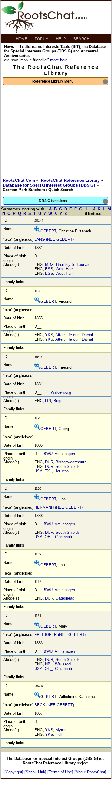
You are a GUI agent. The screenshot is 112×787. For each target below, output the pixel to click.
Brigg (57, 400)
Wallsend (63, 664)
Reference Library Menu (70, 81)
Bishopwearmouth (71, 462)
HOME (22, 39)
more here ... (61, 60)
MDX (49, 264)
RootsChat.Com (19, 180)
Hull (59, 734)
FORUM (42, 39)
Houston (61, 471)
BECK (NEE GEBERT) (54, 705)
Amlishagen (65, 453)
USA (38, 471)
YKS (49, 335)
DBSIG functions (73, 201)
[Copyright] (14, 772)
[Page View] (37, 231)
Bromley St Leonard (73, 264)
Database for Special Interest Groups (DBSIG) (49, 185)
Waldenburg (61, 392)
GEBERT (48, 231)
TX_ (48, 471)
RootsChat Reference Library (71, 180)
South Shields (68, 466)
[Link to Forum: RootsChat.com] (44, 32)
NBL (49, 664)
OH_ (49, 537)
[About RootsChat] (90, 772)
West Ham (65, 269)
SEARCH (81, 39)
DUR (49, 462)
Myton (61, 730)
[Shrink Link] (35, 772)
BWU (48, 453)
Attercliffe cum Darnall (74, 335)
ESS (49, 269)
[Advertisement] (56, 130)
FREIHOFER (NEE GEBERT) (60, 634)
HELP (61, 39)
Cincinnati (63, 537)
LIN (48, 400)
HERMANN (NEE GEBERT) (58, 507)
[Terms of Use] (60, 772)
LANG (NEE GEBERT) (54, 239)
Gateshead (65, 598)
